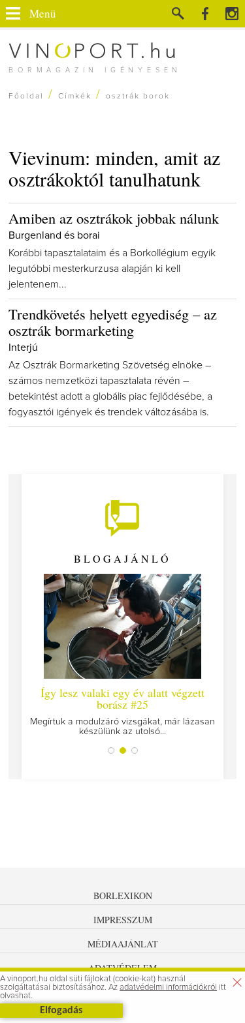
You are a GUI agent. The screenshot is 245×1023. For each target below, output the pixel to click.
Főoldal (26, 96)
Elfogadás (61, 1010)
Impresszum (122, 919)
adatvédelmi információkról (168, 987)
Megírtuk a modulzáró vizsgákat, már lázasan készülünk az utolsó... (122, 710)
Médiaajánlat (123, 944)
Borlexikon (122, 895)
